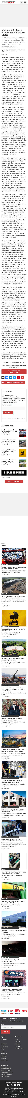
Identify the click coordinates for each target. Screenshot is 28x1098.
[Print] (2, 377)
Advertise (20, 1088)
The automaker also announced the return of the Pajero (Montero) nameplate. (13, 964)
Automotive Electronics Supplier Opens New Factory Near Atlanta (8, 461)
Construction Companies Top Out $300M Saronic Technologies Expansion (8, 441)
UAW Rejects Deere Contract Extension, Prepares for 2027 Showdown (13, 902)
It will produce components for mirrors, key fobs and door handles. (13, 663)
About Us (7, 1088)
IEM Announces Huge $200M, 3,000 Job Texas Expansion (12, 810)
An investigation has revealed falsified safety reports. (13, 693)
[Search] (21, 2)
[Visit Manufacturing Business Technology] (17, 1013)
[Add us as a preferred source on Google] (22, 377)
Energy (4, 715)
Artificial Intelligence (8, 747)
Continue (8, 412)
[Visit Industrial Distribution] (3, 1013)
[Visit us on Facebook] (8, 1085)
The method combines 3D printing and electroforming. (11, 876)
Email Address (7, 405)
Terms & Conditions (19, 1090)
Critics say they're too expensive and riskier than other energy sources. (13, 723)
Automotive (5, 626)
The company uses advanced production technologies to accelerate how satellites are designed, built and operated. (13, 844)
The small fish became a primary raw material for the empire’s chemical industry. (13, 571)
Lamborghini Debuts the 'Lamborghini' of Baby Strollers (8, 451)
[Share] (6, 377)
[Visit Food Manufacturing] (10, 1011)
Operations (5, 564)
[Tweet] (14, 377)
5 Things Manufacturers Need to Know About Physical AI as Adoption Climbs (12, 750)
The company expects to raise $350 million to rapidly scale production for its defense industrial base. (13, 994)
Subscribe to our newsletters (14, 371)
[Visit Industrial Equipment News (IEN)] (17, 1010)
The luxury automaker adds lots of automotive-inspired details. (10, 633)
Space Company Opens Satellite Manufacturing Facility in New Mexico (12, 840)
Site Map (22, 1092)
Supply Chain (5, 778)
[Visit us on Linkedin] (18, 1085)
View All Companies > (14, 481)
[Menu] (25, 2)
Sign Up (5, 1032)
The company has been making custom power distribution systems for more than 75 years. (13, 814)
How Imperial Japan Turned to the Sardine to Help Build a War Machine (9, 431)
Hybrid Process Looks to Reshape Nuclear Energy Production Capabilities (13, 872)
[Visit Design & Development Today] (3, 1011)
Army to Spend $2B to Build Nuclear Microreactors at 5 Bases (11, 719)
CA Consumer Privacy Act (11, 1092)
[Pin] (18, 377)
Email (2, 1024)
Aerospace (5, 685)
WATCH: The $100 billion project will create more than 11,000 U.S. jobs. (13, 935)
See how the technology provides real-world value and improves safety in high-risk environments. (13, 755)
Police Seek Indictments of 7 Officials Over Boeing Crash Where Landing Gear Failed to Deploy (13, 689)
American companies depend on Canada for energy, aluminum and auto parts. (13, 785)
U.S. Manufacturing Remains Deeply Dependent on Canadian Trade (11, 781)
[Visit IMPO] (24, 1011)
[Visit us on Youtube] (15, 1085)
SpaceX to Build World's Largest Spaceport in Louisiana (13, 931)
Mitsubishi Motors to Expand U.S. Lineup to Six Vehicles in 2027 (13, 960)
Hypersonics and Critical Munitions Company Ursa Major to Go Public (11, 989)
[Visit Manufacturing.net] (10, 1013)
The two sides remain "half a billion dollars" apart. (10, 905)
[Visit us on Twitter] (12, 1085)
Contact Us (14, 1088)
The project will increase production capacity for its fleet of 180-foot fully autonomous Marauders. (13, 601)
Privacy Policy (9, 1090)
